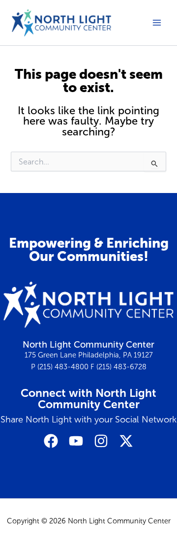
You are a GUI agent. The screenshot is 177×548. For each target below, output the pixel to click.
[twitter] (126, 441)
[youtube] (76, 441)
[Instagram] (101, 441)
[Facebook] (51, 441)
